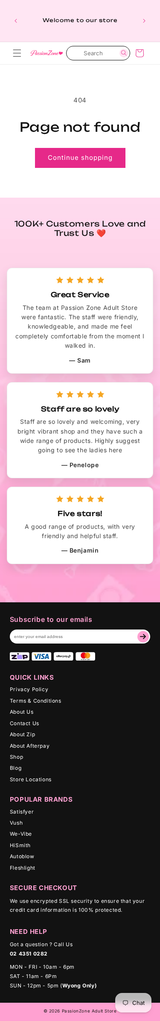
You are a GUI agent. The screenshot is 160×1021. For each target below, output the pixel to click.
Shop (16, 757)
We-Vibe (21, 834)
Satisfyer (22, 811)
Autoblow (22, 856)
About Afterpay (29, 746)
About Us (22, 712)
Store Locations (31, 779)
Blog (15, 768)
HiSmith (20, 845)
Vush (16, 823)
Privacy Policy (29, 689)
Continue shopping (80, 157)
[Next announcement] (144, 20)
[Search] (123, 53)
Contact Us (24, 723)
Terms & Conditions (35, 701)
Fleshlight (22, 868)
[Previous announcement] (15, 20)
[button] (17, 53)
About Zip (22, 734)
